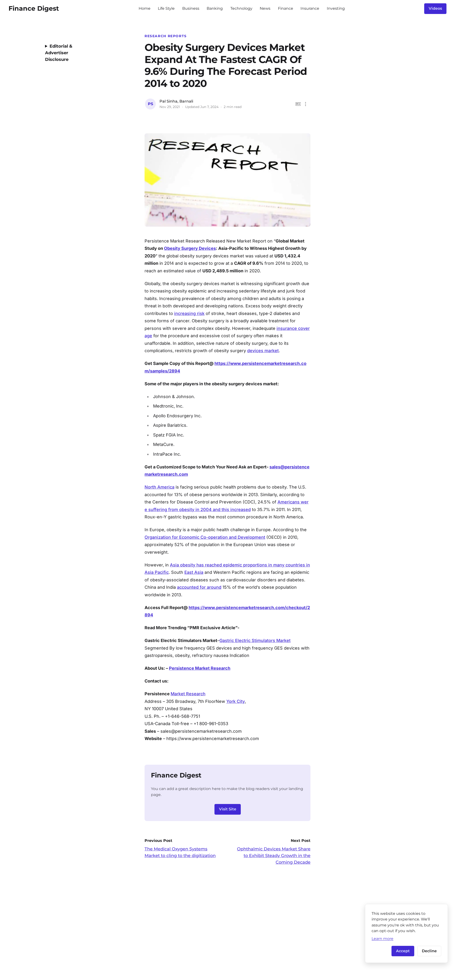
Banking (215, 8)
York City (235, 701)
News (265, 8)
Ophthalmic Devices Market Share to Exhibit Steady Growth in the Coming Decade (273, 855)
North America (159, 487)
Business (190, 8)
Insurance (309, 8)
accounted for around (199, 587)
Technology (241, 8)
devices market (263, 350)
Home (144, 8)
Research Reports (166, 36)
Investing (336, 8)
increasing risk (189, 313)
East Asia (193, 572)
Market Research (188, 693)
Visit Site (227, 809)
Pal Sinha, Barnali (176, 101)
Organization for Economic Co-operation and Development (205, 537)
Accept (403, 951)
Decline (429, 951)
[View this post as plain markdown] (298, 104)
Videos (435, 8)
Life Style (166, 8)
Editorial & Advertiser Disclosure (58, 53)
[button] (305, 104)
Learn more (382, 938)
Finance (285, 8)
